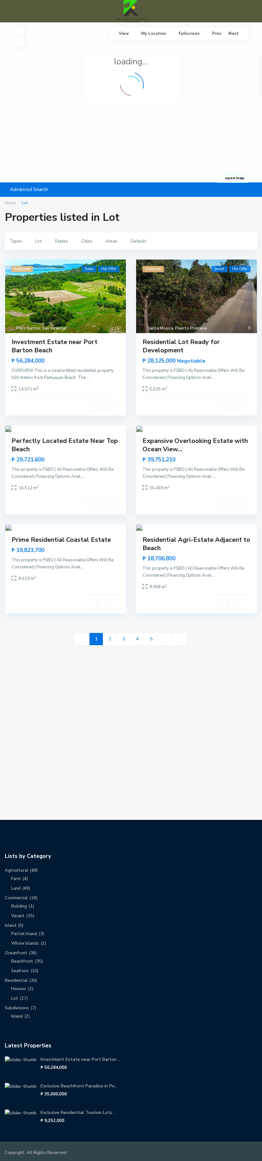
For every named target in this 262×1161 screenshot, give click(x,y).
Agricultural (16, 870)
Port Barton (28, 328)
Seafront (20, 971)
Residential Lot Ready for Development (181, 346)
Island (10, 925)
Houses (18, 989)
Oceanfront (16, 953)
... (88, 377)
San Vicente (54, 328)
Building (19, 906)
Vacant (18, 916)
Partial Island (24, 934)
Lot (14, 998)
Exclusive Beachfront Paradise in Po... (79, 1086)
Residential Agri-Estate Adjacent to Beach (196, 543)
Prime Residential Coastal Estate (61, 539)
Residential (16, 980)
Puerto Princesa (191, 328)
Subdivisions (17, 1008)
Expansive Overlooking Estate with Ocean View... (195, 444)
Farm (16, 879)
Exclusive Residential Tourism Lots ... (78, 1112)
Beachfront (22, 961)
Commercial (16, 898)
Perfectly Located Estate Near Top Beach (65, 444)
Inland (17, 1016)
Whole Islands (25, 943)
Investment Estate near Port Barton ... (81, 1059)
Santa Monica (160, 328)
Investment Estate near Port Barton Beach (54, 346)
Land (15, 888)
